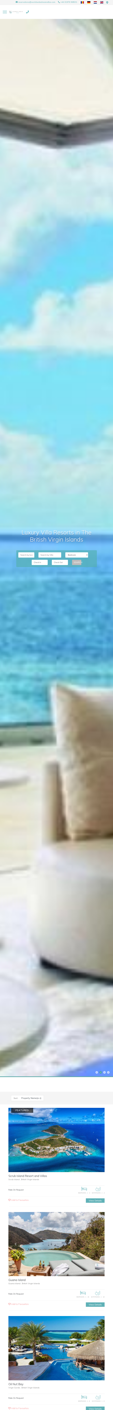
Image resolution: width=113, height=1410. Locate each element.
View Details (95, 1200)
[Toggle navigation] (5, 12)
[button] (15, 1140)
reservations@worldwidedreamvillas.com (36, 2)
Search (77, 562)
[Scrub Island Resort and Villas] (56, 1140)
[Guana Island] (56, 1244)
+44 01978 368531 (68, 2)
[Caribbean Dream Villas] (16, 12)
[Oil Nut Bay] (56, 1348)
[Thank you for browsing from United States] (107, 2)
